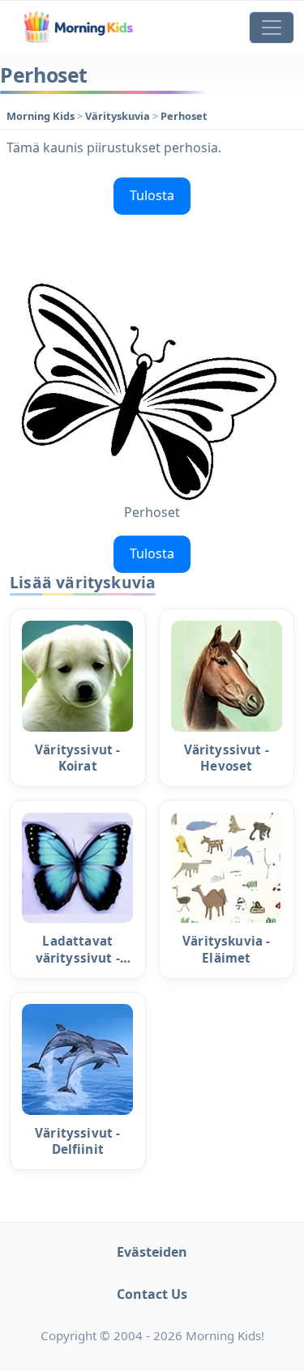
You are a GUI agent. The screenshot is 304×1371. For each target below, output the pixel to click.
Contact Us (152, 1294)
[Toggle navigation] (271, 27)
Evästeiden (152, 1252)
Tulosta (152, 195)
